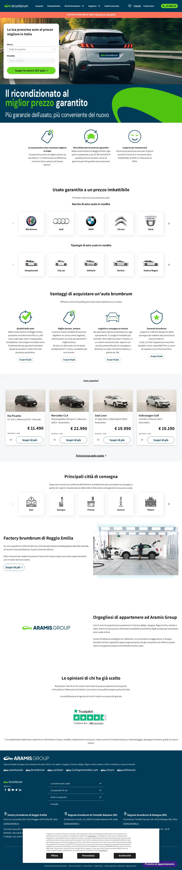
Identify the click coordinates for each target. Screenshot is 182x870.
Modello (11, 55)
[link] (39, 6)
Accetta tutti (125, 855)
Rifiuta (54, 855)
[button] (76, 783)
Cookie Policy (92, 836)
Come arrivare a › (11, 823)
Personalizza (88, 855)
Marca (10, 44)
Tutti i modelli (16, 60)
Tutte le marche (17, 49)
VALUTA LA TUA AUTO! (105, 15)
